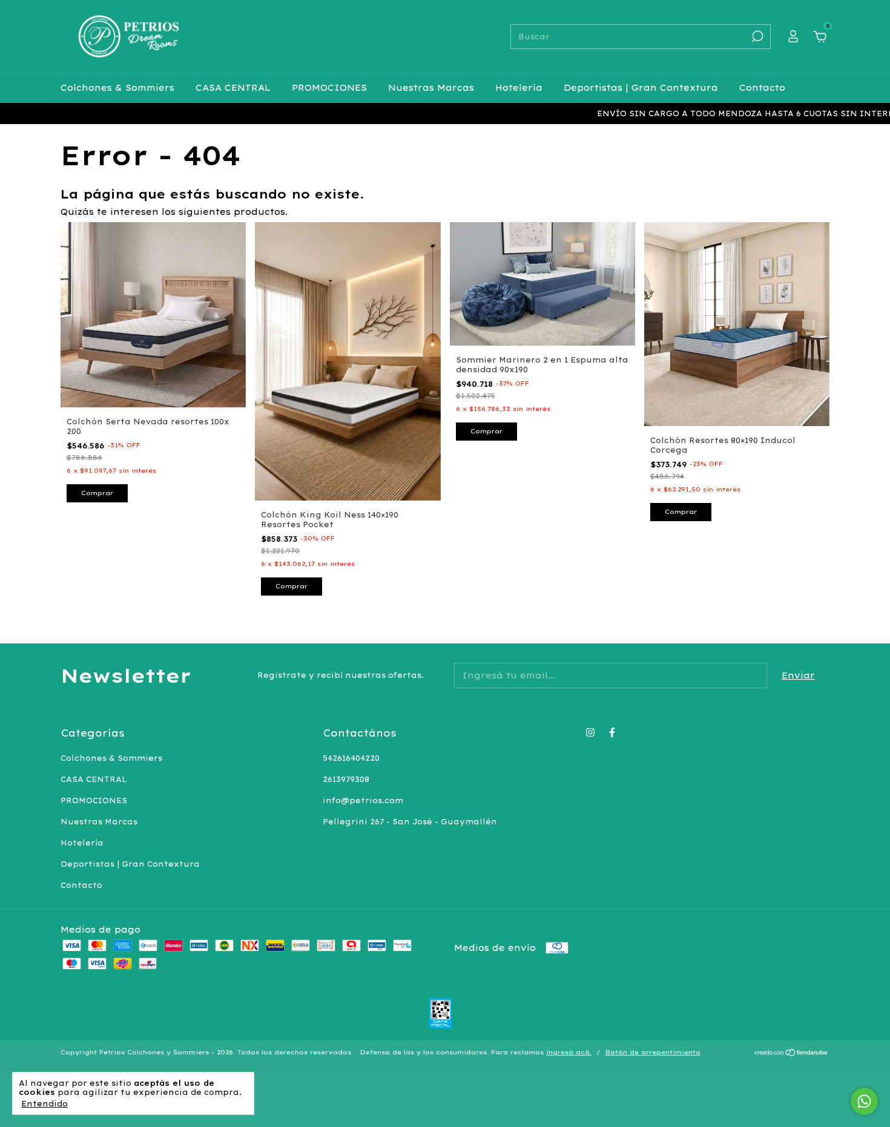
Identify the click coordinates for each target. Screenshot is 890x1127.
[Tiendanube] (791, 1053)
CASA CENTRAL (233, 87)
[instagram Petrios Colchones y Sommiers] (590, 732)
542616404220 (351, 758)
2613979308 (346, 779)
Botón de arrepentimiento (652, 1052)
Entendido (44, 1103)
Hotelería (518, 87)
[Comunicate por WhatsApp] (864, 1101)
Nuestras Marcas (431, 87)
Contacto (762, 87)
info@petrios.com (363, 800)
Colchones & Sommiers (117, 87)
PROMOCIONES (329, 87)
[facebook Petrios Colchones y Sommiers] (612, 732)
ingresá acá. (569, 1052)
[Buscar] (756, 36)
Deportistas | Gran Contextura (641, 87)
